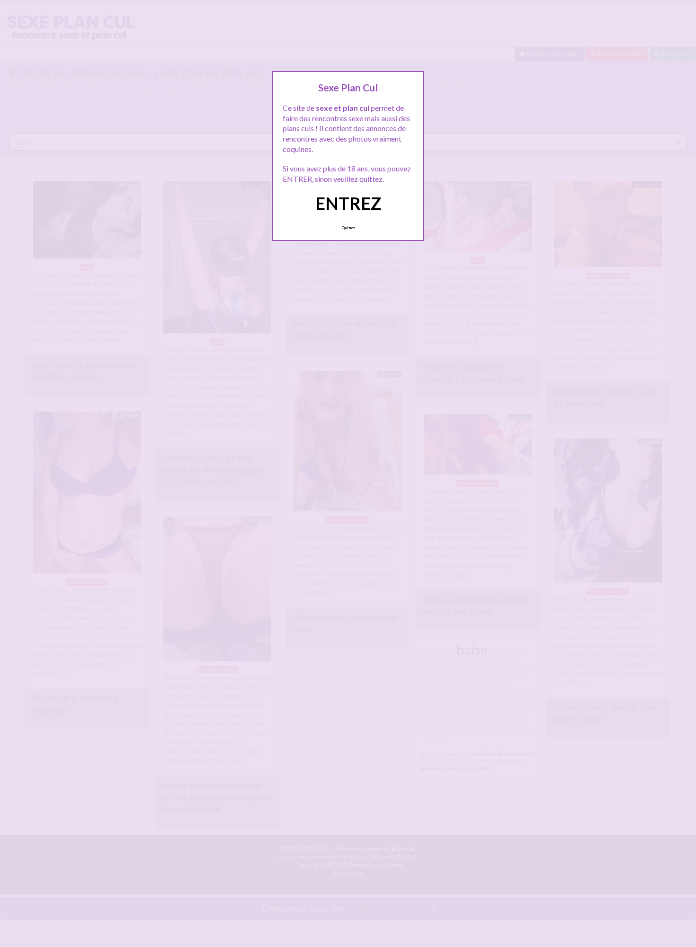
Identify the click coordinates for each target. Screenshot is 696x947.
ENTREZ (348, 203)
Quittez (348, 227)
